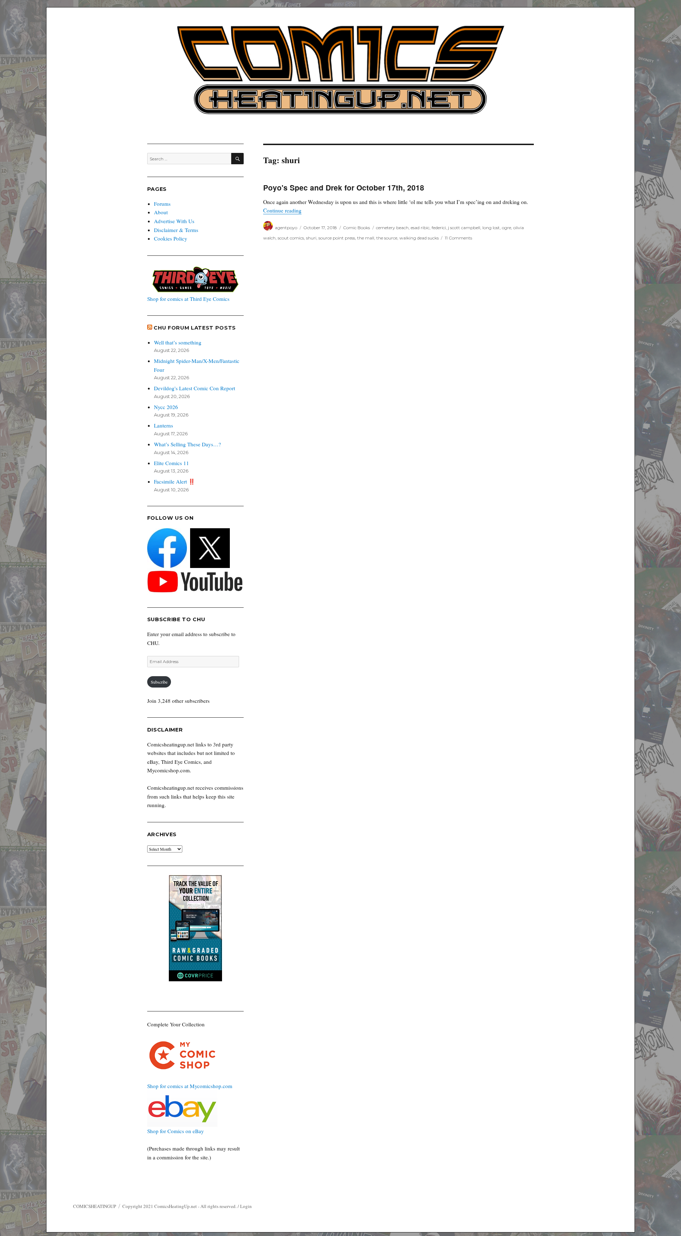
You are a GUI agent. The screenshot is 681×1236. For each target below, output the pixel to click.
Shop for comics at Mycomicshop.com (189, 1085)
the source (386, 238)
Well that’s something (177, 342)
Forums (162, 203)
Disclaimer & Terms (176, 229)
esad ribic (420, 227)
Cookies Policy (170, 238)
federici (439, 227)
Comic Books (356, 227)
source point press (337, 238)
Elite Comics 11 (171, 463)
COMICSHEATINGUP (94, 1206)
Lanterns (163, 425)
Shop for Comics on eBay (175, 1131)
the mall (365, 238)
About (161, 212)
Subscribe (159, 682)
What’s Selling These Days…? (187, 444)
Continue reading (282, 210)
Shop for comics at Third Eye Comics (188, 298)
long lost (491, 227)
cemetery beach (392, 227)
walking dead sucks (419, 238)
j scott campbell (464, 227)
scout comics (291, 238)
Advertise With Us (174, 221)
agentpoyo (286, 227)
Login (246, 1206)
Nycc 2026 (166, 406)
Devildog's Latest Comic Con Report (194, 388)
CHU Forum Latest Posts (195, 328)
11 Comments (458, 238)
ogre (506, 227)
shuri (311, 238)
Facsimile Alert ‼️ (174, 481)
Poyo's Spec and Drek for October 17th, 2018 (343, 187)
